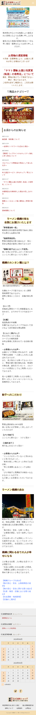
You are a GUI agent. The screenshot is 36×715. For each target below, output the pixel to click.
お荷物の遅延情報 (18, 55)
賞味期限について (8, 210)
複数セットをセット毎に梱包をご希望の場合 (17, 202)
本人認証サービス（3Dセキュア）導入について (17, 174)
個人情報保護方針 (28, 705)
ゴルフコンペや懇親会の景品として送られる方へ (17, 164)
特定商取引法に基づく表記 (10, 705)
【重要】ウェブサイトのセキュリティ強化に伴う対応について (17, 155)
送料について (9, 708)
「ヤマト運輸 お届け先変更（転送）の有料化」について (17, 183)
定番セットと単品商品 (9, 628)
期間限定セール (7, 618)
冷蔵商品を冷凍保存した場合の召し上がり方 (17, 193)
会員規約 (19, 708)
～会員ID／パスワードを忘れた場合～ (15, 146)
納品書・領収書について (11, 139)
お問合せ (28, 708)
